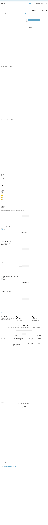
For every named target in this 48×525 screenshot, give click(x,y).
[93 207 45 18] (17, 317)
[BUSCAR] (30, 3)
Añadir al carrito (6, 466)
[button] (24, 232)
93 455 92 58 (34, 318)
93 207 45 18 (18, 318)
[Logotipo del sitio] (3, 3)
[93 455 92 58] (33, 317)
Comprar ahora (13, 466)
